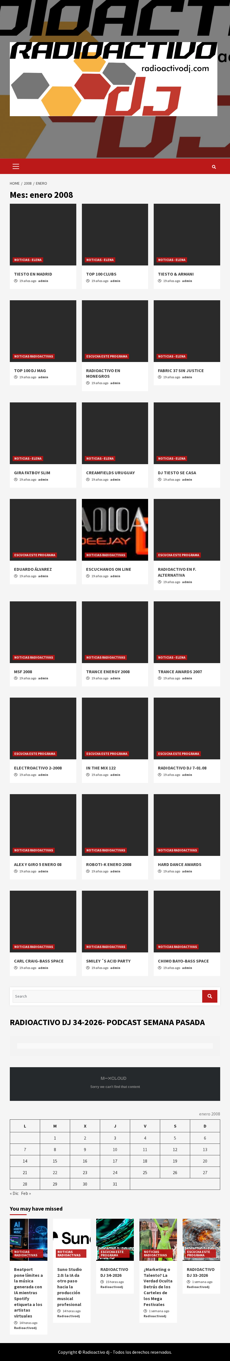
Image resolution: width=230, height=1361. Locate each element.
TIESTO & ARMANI (176, 274)
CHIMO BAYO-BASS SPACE (183, 961)
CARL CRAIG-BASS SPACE (39, 961)
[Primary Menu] (14, 166)
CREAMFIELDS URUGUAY (110, 472)
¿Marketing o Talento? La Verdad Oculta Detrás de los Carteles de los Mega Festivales (158, 1286)
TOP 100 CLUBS (101, 274)
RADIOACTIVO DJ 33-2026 (201, 1272)
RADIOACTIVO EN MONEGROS (103, 373)
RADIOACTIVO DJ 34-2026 (114, 1272)
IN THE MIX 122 (101, 768)
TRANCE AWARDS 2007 (180, 671)
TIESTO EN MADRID (33, 274)
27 (205, 1172)
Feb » (26, 1193)
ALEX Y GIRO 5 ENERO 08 (37, 864)
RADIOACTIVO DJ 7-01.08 (182, 768)
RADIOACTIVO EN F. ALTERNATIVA (177, 572)
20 (205, 1161)
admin (43, 281)
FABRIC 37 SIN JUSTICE (181, 370)
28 (25, 1184)
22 (55, 1172)
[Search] (213, 167)
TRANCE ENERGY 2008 (108, 671)
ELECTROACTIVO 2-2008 (38, 768)
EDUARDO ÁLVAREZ (33, 569)
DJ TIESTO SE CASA (177, 472)
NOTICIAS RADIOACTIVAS (33, 356)
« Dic (14, 1193)
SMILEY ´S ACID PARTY (108, 961)
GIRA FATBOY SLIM (32, 472)
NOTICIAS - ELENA (28, 260)
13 (205, 1149)
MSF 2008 (23, 671)
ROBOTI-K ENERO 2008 (108, 864)
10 (115, 1149)
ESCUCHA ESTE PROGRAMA (106, 356)
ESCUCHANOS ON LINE (108, 569)
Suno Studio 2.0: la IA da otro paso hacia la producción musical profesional (69, 1286)
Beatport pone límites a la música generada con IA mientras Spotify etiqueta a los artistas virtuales (28, 1292)
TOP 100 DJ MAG (30, 370)
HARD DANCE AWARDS (179, 864)
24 (115, 1172)
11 (145, 1149)
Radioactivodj (25, 1328)
